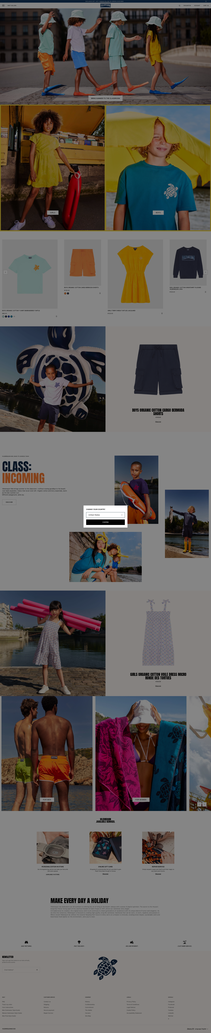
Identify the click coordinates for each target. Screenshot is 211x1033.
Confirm (105, 522)
